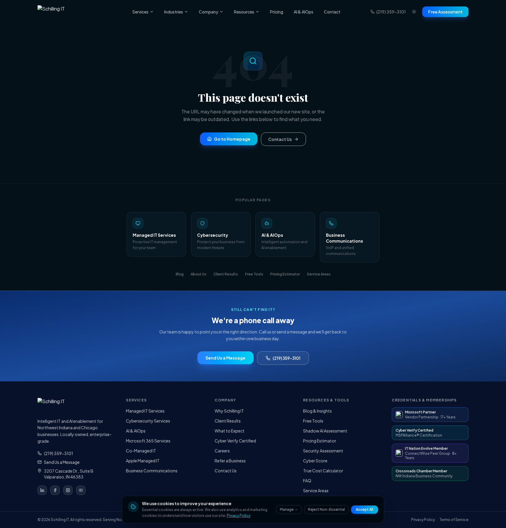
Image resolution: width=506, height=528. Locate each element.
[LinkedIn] (42, 490)
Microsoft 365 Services (148, 440)
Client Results (228, 420)
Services (140, 11)
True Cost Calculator (323, 470)
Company (208, 11)
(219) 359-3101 (391, 11)
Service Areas (316, 490)
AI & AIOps (303, 11)
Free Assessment (445, 11)
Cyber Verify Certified (235, 440)
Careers (222, 450)
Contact (332, 11)
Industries (173, 11)
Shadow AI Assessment (325, 430)
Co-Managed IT (141, 450)
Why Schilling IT (229, 410)
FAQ (307, 480)
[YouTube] (81, 490)
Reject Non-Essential (326, 509)
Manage (286, 509)
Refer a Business (230, 460)
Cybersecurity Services (148, 420)
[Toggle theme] (414, 11)
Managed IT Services (145, 410)
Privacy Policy (238, 515)
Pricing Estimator (319, 440)
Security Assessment (323, 450)
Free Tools (313, 420)
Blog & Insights (317, 410)
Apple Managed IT (143, 460)
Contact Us (226, 470)
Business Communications (151, 470)
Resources (244, 11)
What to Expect (230, 430)
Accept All (364, 509)
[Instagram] (68, 490)
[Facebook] (55, 490)
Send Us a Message (62, 462)
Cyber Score (315, 460)
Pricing (276, 11)
